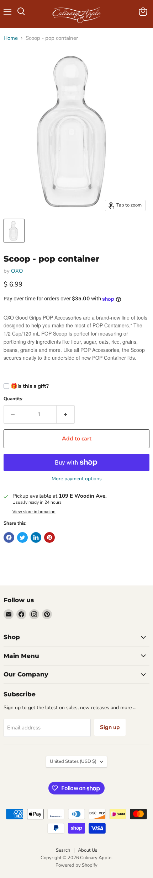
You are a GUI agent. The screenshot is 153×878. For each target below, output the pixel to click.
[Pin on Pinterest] (49, 537)
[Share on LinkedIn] (36, 537)
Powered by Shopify (76, 865)
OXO (17, 270)
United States (73, 761)
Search (63, 850)
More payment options (77, 479)
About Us (87, 850)
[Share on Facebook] (9, 537)
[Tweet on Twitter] (22, 537)
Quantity (13, 399)
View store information (34, 511)
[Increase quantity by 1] (66, 414)
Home (11, 38)
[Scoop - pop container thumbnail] (14, 230)
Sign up (110, 727)
